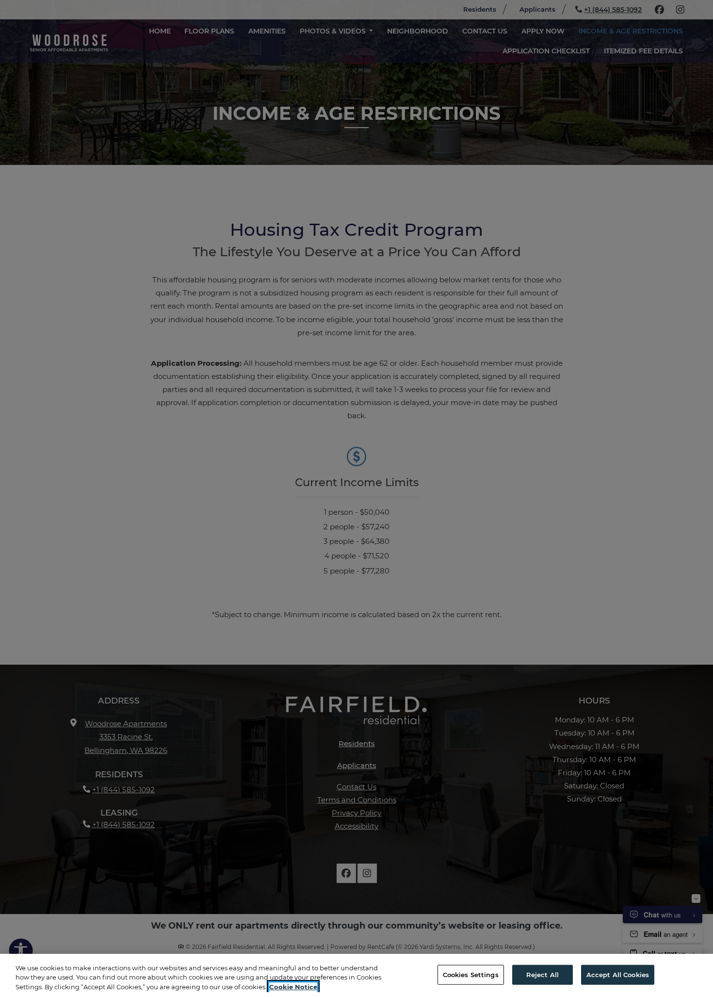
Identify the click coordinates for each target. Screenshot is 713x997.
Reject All (542, 974)
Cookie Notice (293, 987)
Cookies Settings (471, 974)
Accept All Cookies (617, 974)
